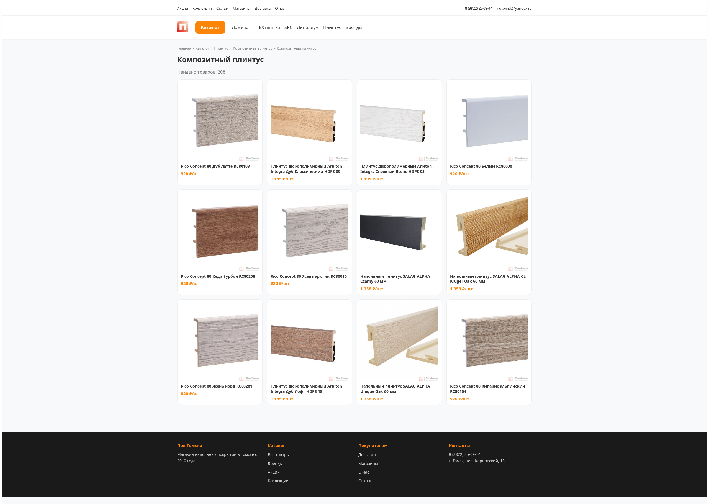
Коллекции (202, 8)
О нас (279, 8)
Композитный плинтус (252, 48)
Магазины (241, 8)
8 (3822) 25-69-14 (478, 8)
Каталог (210, 27)
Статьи (222, 8)
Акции (182, 8)
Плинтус (332, 27)
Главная (184, 48)
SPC (288, 27)
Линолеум (308, 27)
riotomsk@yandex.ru (514, 8)
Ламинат (241, 27)
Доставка (263, 8)
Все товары (279, 454)
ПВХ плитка (267, 27)
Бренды (354, 27)
